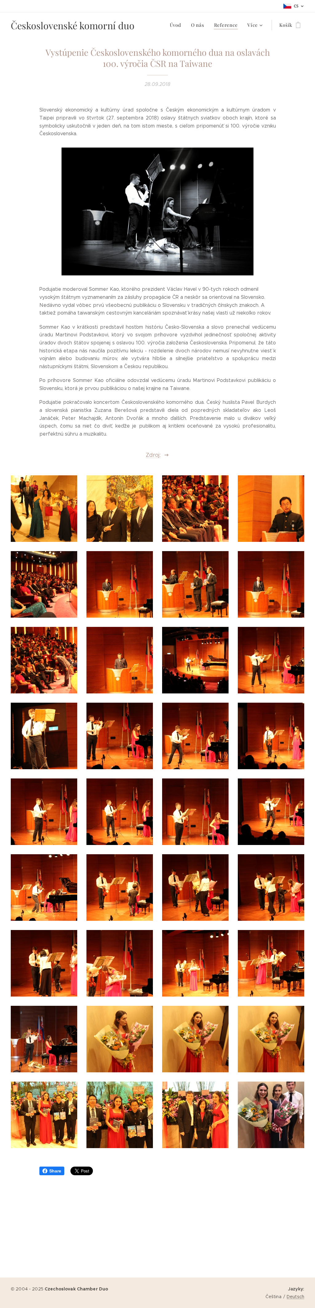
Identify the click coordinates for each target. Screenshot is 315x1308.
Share (55, 1170)
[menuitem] (177, 25)
